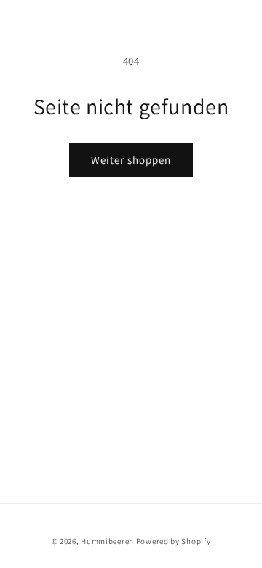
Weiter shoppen (131, 160)
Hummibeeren (107, 541)
